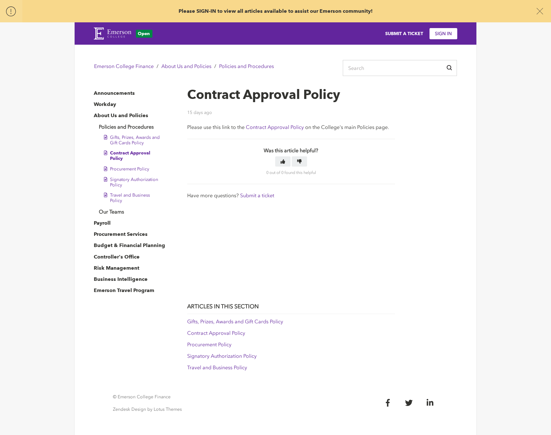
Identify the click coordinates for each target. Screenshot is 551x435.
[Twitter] (408, 402)
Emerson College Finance (124, 66)
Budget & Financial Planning (129, 245)
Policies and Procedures (246, 66)
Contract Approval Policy (130, 155)
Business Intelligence (121, 279)
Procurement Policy (129, 169)
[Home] (112, 33)
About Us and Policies (186, 66)
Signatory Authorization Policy (134, 182)
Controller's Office (117, 257)
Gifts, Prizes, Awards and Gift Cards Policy (135, 140)
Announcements (114, 93)
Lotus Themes (168, 409)
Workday (105, 104)
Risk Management (116, 268)
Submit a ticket (257, 195)
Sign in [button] (443, 33)
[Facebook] (387, 402)
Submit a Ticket (404, 33)
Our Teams (111, 212)
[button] (282, 161)
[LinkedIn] (430, 402)
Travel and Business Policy (130, 197)
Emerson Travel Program (124, 290)
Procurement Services (121, 234)
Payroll (102, 223)
